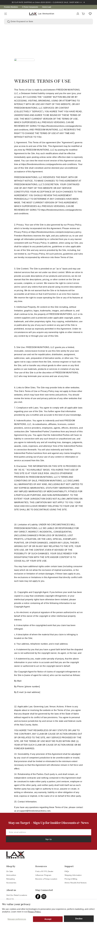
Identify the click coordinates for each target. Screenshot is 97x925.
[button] (5, 13)
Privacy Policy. (34, 912)
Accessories (11, 883)
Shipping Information (73, 875)
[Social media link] (38, 896)
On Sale (9, 871)
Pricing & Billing (71, 879)
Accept (47, 919)
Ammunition (11, 875)
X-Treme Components (30, 7)
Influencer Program (43, 875)
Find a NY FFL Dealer (44, 871)
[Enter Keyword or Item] (8, 22)
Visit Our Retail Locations (16, 895)
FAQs (67, 871)
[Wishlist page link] (90, 13)
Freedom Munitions (11, 7)
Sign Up (48, 839)
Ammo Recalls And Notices (76, 883)
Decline (78, 919)
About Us (10, 899)
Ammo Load (46, 7)
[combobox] (50, 21)
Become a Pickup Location (46, 879)
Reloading (10, 879)
